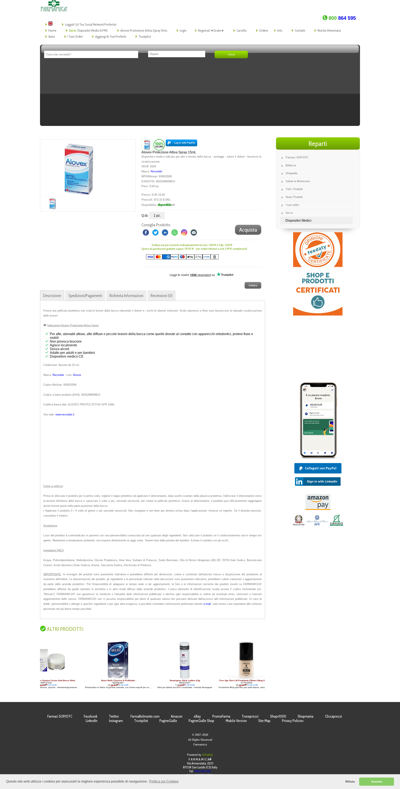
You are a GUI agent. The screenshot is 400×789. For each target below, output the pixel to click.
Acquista (248, 229)
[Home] (54, 10)
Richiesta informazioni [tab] (126, 295)
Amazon (176, 716)
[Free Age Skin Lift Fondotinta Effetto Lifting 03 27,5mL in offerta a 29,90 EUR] (204, 678)
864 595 (342, 18)
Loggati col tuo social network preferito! (90, 24)
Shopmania (305, 716)
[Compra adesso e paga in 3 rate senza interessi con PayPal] (318, 457)
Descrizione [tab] (52, 295)
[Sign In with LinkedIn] (318, 484)
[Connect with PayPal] (181, 144)
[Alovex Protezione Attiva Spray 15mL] (78, 167)
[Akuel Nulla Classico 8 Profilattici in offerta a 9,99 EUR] (75, 678)
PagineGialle (168, 720)
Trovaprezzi (250, 716)
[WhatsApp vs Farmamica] (174, 232)
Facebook (90, 716)
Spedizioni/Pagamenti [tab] (85, 295)
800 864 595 (202, 771)
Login (183, 30)
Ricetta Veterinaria (329, 30)
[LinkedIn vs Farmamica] (165, 232)
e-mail (207, 603)
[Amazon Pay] (317, 509)
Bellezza (291, 165)
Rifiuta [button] (350, 781)
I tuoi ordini (75, 37)
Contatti (300, 30)
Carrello (241, 30)
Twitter (114, 716)
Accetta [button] (376, 781)
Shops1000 (278, 716)
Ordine (263, 30)
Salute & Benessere (298, 181)
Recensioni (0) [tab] (161, 295)
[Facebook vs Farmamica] (146, 232)
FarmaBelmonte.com (144, 716)
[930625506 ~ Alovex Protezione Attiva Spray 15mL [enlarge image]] (147, 144)
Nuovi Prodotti (294, 197)
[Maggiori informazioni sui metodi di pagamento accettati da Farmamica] (180, 258)
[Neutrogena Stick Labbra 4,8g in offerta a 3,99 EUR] (142, 678)
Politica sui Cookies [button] (164, 781)
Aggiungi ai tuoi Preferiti (110, 37)
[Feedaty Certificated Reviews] (317, 314)
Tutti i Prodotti (294, 189)
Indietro (253, 285)
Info (279, 30)
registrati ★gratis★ (211, 30)
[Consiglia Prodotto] (194, 232)
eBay (197, 716)
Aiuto (51, 37)
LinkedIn (91, 720)
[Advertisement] (200, 93)
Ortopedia (291, 173)
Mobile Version (236, 720)
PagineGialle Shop (201, 720)
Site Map (264, 720)
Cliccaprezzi (333, 716)
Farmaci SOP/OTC (297, 157)
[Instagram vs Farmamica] (184, 232)
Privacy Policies (293, 720)
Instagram (116, 720)
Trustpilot (145, 37)
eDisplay (207, 755)
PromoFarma (221, 716)
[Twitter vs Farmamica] (155, 232)
